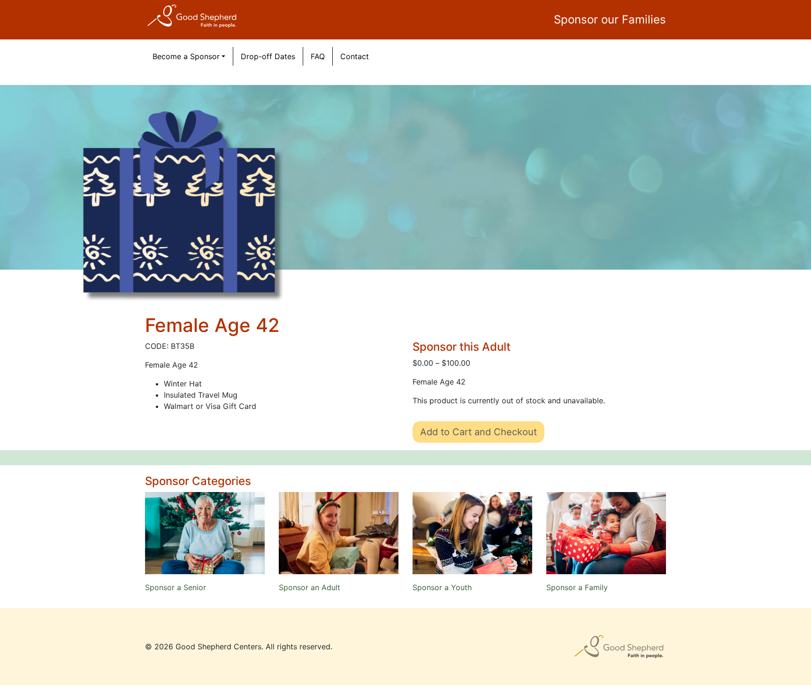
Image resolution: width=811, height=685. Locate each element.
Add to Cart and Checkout (478, 432)
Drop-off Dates (268, 56)
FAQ (318, 56)
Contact (354, 56)
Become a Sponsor (186, 56)
